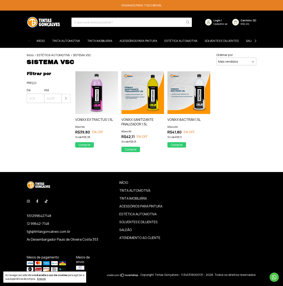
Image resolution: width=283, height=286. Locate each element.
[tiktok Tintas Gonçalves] (46, 201)
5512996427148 (39, 215)
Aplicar (66, 98)
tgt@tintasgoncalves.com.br (48, 231)
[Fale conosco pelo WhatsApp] (274, 277)
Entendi (41, 279)
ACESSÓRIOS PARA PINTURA (138, 41)
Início (30, 55)
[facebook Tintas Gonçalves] (37, 201)
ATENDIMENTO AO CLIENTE (139, 237)
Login (216, 20)
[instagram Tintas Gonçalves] (28, 201)
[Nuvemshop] (123, 276)
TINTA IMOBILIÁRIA (99, 41)
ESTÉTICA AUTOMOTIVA (180, 41)
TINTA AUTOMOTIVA (66, 41)
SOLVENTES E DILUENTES (222, 41)
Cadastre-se (220, 24)
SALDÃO (125, 230)
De (29, 90)
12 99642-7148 (38, 223)
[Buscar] (188, 22)
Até (46, 90)
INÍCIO (41, 41)
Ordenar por (224, 55)
